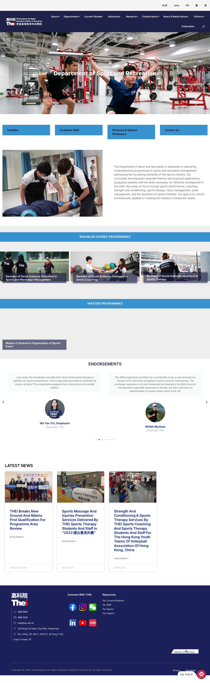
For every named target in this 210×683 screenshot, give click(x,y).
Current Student (93, 16)
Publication (188, 26)
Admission (114, 16)
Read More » (17, 537)
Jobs (176, 5)
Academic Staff (69, 130)
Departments (71, 16)
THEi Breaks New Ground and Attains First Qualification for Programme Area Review (27, 519)
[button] (3, 402)
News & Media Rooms (175, 16)
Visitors (198, 16)
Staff (164, 5)
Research (131, 16)
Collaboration (150, 16)
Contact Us (172, 130)
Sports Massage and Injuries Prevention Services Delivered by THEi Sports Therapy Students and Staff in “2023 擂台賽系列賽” (80, 522)
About (54, 16)
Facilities (12, 130)
